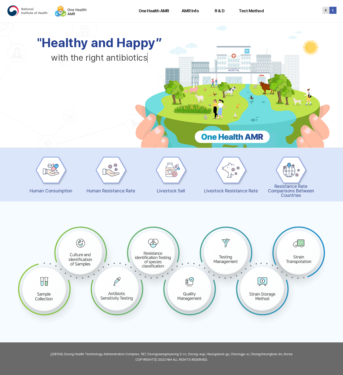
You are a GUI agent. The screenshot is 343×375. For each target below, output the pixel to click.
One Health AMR (154, 10)
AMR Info (190, 10)
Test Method (251, 10)
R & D (219, 10)
